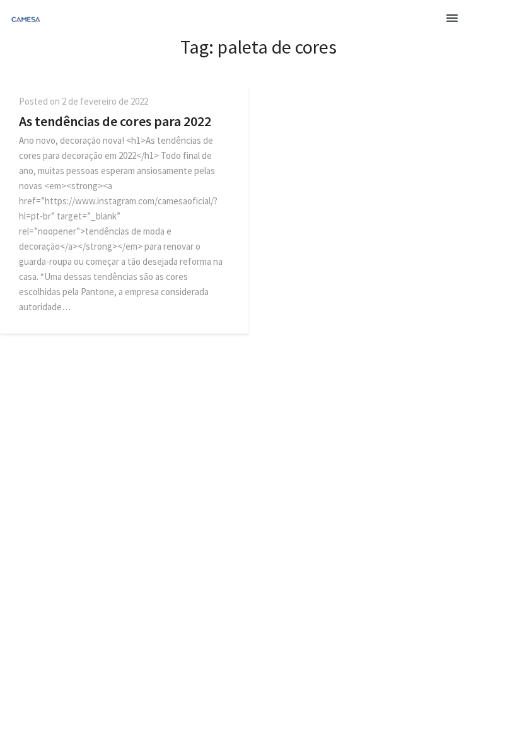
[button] (452, 17)
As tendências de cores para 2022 (115, 121)
